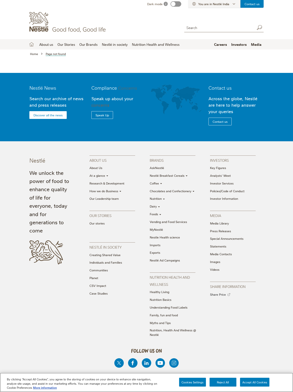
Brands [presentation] (157, 160)
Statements (218, 246)
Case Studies (98, 293)
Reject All (223, 382)
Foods (154, 214)
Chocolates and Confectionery (171, 191)
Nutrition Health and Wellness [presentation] (170, 280)
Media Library (219, 223)
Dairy (154, 206)
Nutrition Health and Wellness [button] (156, 44)
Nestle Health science (165, 237)
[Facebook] (132, 363)
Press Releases (220, 231)
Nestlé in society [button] (115, 44)
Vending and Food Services (168, 222)
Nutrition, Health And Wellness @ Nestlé (173, 332)
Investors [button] (239, 44)
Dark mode (155, 4)
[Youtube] (160, 363)
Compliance (114, 88)
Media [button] (256, 44)
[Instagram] (174, 363)
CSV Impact (97, 285)
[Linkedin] (146, 363)
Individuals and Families (105, 262)
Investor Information (224, 198)
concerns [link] (100, 105)
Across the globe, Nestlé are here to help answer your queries (232, 104)
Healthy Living (159, 292)
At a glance (97, 175)
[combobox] (218, 27)
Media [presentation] (215, 215)
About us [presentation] (98, 160)
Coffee (155, 183)
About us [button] (46, 44)
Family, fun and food (164, 315)
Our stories (97, 223)
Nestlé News (42, 88)
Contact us (252, 4)
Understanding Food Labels (168, 307)
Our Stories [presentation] (100, 215)
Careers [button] (220, 44)
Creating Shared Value (105, 255)
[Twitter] (119, 363)
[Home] (68, 22)
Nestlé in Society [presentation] (105, 246)
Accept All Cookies (254, 382)
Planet (93, 278)
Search (259, 27)
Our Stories (66, 44)
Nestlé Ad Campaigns (165, 260)
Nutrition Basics (160, 299)
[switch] (176, 4)
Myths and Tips (160, 323)
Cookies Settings (192, 382)
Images (215, 262)
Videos (214, 269)
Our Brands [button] (88, 44)
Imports (155, 245)
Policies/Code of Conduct (227, 191)
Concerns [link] (127, 88)
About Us (95, 168)
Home (31, 44)
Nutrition (156, 198)
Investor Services (222, 183)
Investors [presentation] (219, 160)
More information (45, 387)
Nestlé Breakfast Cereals (167, 175)
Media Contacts (221, 254)
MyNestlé (156, 229)
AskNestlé (157, 168)
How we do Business (104, 191)
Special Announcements (226, 238)
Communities (98, 270)
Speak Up (102, 115)
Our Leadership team (104, 198)
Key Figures (218, 168)
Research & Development (106, 183)
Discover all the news (48, 115)
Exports (155, 252)
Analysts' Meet (220, 175)
